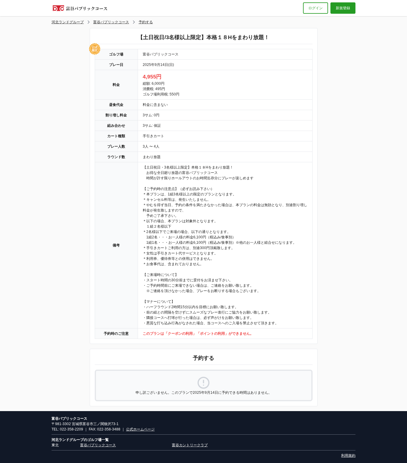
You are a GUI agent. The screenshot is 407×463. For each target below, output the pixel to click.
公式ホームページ (140, 429)
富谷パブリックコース (111, 22)
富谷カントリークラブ (190, 445)
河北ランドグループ (68, 22)
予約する (146, 22)
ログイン (315, 8)
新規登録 (343, 8)
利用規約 (348, 455)
